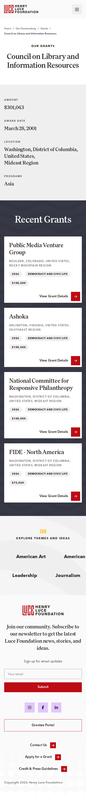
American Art (28, 557)
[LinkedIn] (56, 707)
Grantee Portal (43, 725)
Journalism (71, 575)
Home (7, 28)
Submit (43, 687)
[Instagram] (30, 707)
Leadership (28, 575)
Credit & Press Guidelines (38, 769)
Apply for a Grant (38, 757)
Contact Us (38, 745)
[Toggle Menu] (77, 9)
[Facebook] (43, 707)
